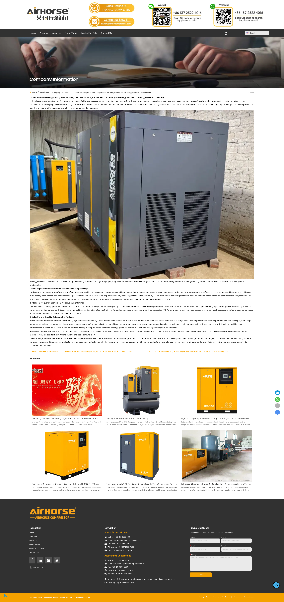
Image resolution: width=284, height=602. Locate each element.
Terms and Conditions (221, 597)
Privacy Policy (204, 597)
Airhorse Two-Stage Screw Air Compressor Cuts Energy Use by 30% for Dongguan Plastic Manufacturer (112, 92)
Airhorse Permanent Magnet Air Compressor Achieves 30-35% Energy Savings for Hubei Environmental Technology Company (85, 351)
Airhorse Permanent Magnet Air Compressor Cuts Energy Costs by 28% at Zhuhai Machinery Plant (191, 351)
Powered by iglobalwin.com (244, 597)
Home (34, 92)
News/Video (44, 92)
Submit (200, 574)
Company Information (60, 92)
